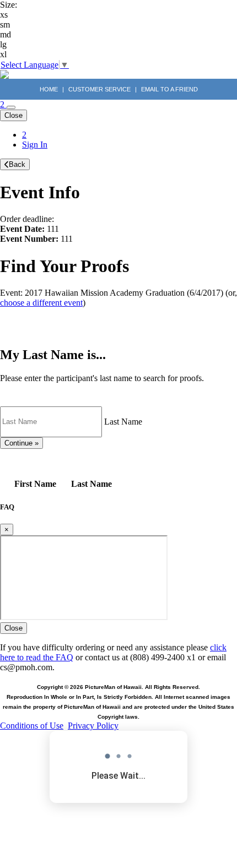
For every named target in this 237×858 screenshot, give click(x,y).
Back (17, 164)
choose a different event (41, 302)
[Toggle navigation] (11, 107)
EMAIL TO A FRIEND (169, 89)
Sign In (34, 144)
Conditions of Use (31, 725)
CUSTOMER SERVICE (99, 89)
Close (13, 115)
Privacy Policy (93, 725)
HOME (50, 89)
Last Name (123, 421)
